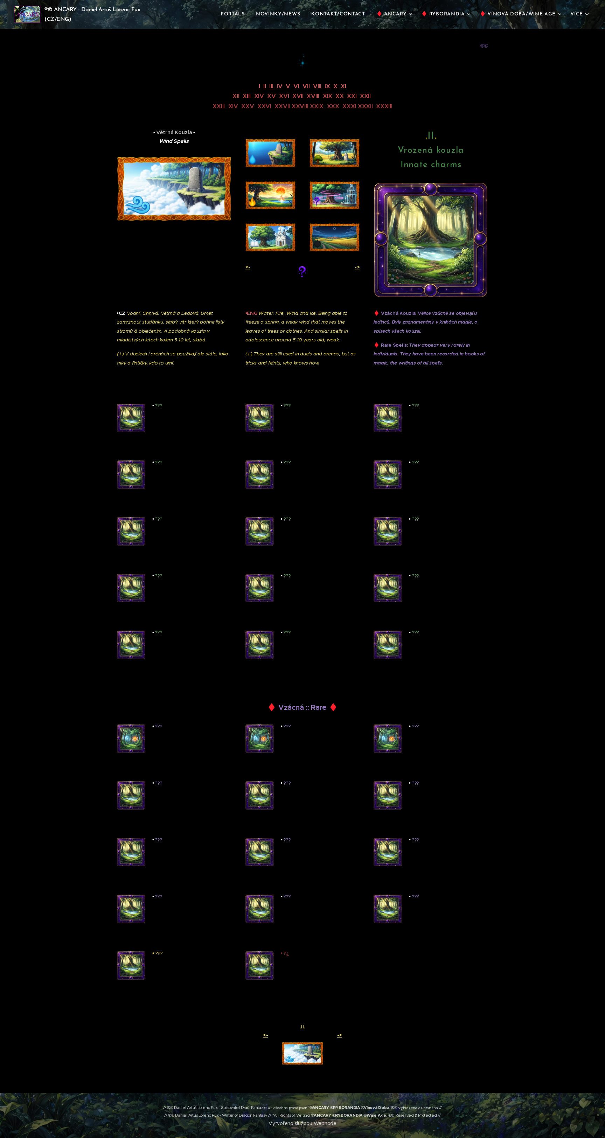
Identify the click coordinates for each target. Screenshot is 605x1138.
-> (357, 267)
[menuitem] (234, 14)
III (271, 86)
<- (247, 267)
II (264, 86)
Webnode (325, 1123)
